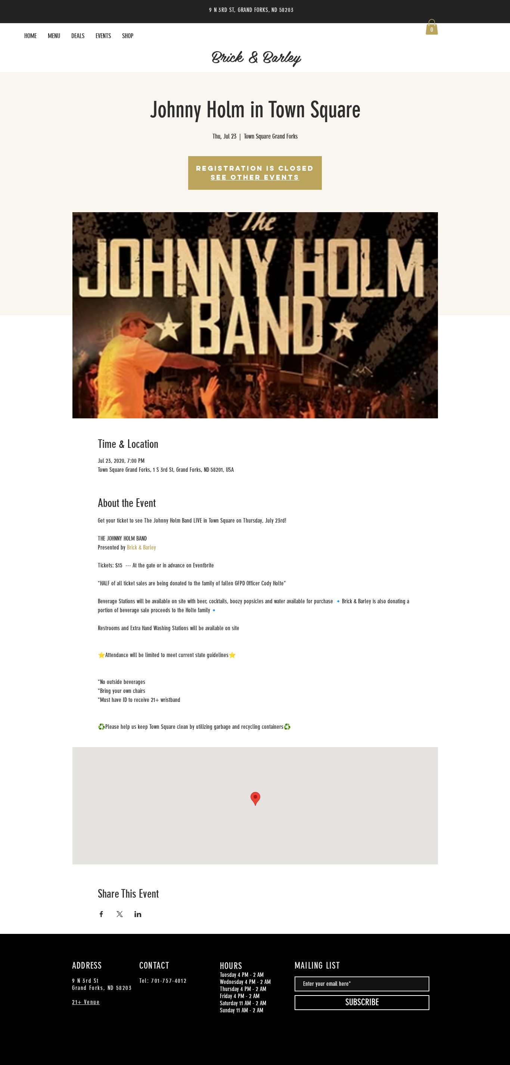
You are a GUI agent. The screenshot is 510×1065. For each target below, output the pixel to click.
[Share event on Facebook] (101, 914)
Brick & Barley (256, 56)
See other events (255, 177)
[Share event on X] (119, 914)
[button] (431, 27)
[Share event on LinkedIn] (138, 914)
